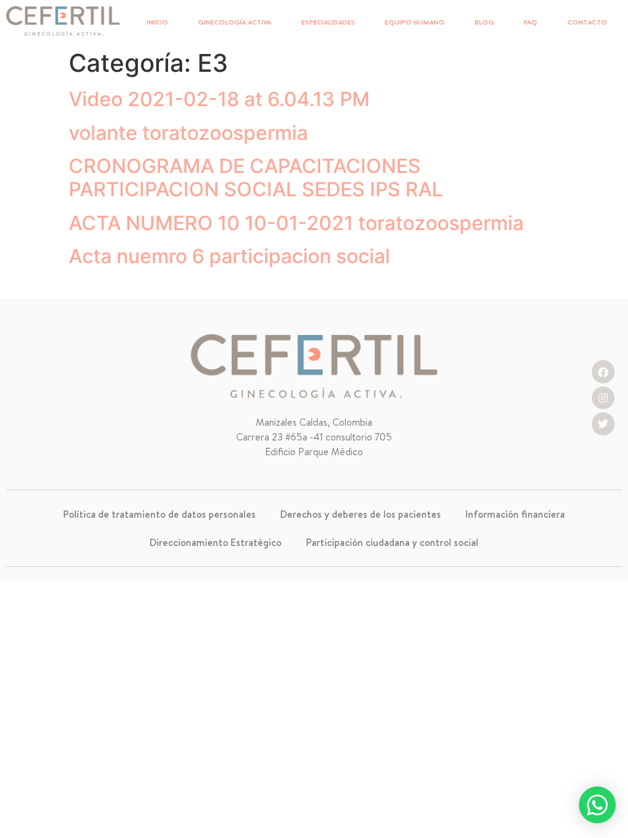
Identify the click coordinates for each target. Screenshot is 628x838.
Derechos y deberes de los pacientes (360, 514)
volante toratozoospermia (188, 133)
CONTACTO (587, 22)
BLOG (484, 22)
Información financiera (515, 514)
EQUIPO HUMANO (415, 22)
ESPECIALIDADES (328, 22)
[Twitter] (603, 423)
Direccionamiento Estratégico (215, 542)
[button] (597, 804)
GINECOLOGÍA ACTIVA (234, 22)
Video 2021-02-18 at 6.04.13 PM (219, 99)
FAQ (530, 22)
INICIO (157, 22)
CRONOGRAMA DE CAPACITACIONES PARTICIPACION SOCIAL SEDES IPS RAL (256, 177)
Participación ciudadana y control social (392, 542)
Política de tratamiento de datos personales (159, 514)
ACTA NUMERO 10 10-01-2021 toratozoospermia (296, 223)
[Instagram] (603, 397)
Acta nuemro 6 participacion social (229, 256)
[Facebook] (603, 371)
